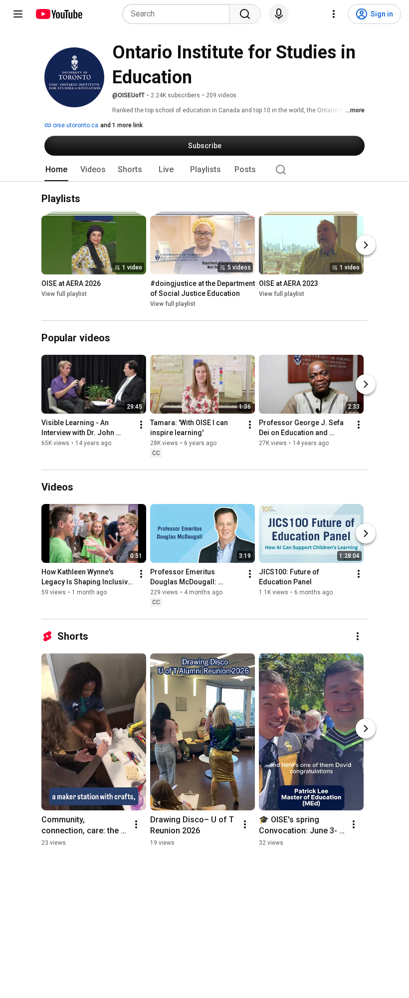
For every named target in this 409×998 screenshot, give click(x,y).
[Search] (245, 14)
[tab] (56, 170)
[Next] (366, 245)
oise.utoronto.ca (74, 125)
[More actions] (141, 425)
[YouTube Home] (58, 14)
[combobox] (179, 14)
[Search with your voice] (279, 14)
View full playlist (64, 293)
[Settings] (334, 14)
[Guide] (18, 14)
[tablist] (204, 170)
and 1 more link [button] (121, 125)
